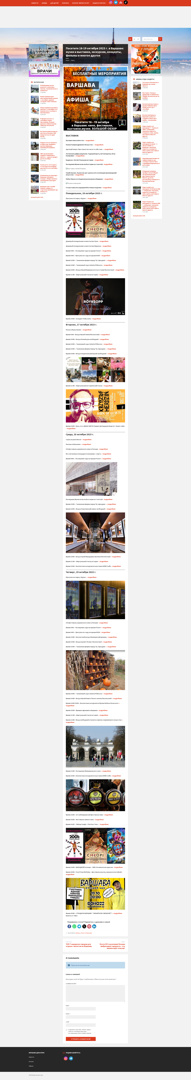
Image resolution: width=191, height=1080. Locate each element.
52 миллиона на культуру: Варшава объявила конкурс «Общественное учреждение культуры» (48, 177)
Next (123, 942)
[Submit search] (160, 39)
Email (68, 1014)
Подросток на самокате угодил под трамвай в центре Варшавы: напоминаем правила (48, 145)
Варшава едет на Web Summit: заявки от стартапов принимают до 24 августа (49, 189)
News (73, 60)
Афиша (78, 933)
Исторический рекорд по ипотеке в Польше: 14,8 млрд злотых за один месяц (48, 134)
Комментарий (71, 984)
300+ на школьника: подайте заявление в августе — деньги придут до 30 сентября (48, 156)
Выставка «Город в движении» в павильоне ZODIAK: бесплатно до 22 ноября (150, 95)
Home (67, 60)
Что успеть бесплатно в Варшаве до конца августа (150, 84)
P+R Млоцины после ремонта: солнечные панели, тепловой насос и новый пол (49, 88)
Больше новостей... (37, 197)
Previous (69, 942)
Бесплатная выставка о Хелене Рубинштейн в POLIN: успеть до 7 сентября (150, 106)
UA (134, 39)
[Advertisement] (95, 14)
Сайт (67, 1022)
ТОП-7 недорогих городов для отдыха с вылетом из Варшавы (79, 945)
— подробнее (89, 140)
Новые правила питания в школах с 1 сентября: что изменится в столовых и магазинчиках (49, 110)
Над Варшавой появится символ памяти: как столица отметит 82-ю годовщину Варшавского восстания (151, 161)
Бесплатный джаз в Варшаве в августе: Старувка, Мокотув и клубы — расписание (149, 117)
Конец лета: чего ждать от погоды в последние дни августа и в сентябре (48, 166)
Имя (68, 1006)
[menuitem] (35, 3)
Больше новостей (139, 216)
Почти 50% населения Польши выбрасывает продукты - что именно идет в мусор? (112, 946)
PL (138, 39)
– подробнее (107, 164)
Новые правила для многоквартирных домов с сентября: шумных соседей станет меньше (49, 99)
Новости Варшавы (86, 933)
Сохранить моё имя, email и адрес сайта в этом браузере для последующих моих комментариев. (80, 1031)
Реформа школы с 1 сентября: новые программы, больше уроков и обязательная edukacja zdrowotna (48, 122)
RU (130, 39)
